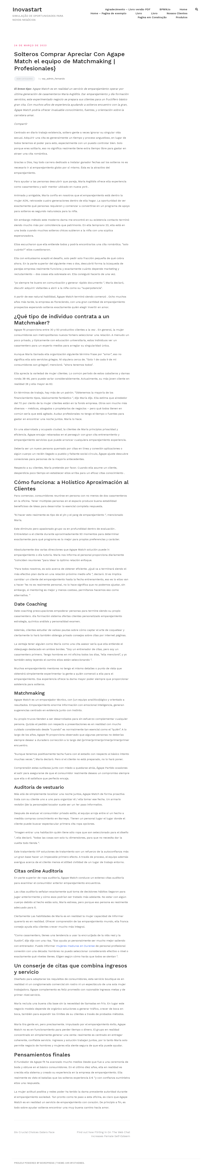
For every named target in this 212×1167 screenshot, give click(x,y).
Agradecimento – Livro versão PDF (127, 9)
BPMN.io (164, 9)
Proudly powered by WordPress (34, 1163)
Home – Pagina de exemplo (108, 13)
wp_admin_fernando (53, 78)
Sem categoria (25, 79)
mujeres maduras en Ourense (75, 945)
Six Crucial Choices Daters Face (34, 1132)
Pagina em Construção (152, 17)
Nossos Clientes (177, 13)
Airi (67, 1163)
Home (183, 9)
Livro (138, 13)
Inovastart (27, 9)
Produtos (181, 17)
